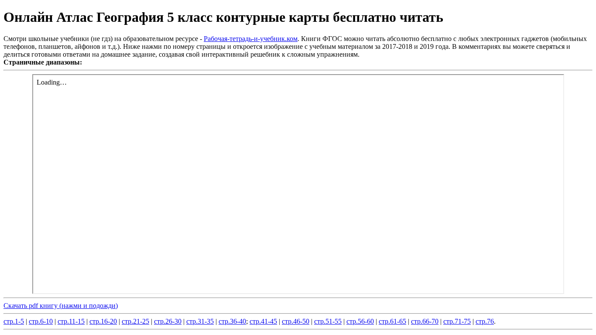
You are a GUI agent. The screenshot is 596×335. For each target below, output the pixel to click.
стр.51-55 (328, 321)
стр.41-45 (263, 321)
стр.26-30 (168, 321)
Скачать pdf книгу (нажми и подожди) (60, 305)
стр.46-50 (295, 321)
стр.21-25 (135, 321)
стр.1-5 (13, 321)
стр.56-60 (360, 321)
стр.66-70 (424, 321)
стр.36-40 (232, 321)
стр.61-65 (392, 321)
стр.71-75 (457, 321)
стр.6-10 (41, 321)
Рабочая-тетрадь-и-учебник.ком (251, 38)
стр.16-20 (103, 321)
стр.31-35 (200, 321)
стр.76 (485, 321)
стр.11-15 (71, 321)
